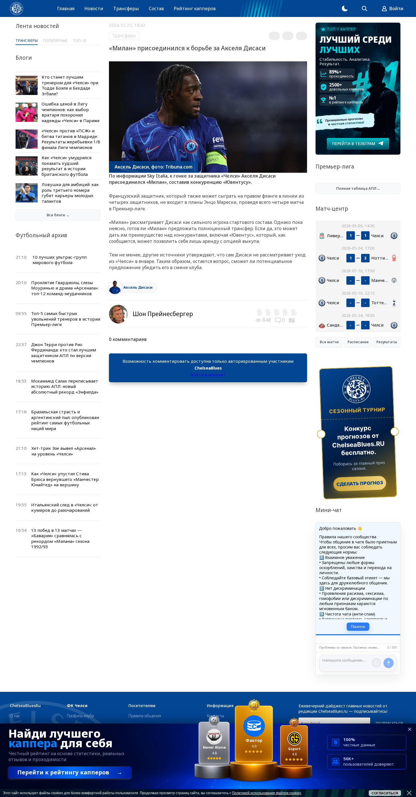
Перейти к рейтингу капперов (69, 772)
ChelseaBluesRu (25, 705)
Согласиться (385, 793)
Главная (65, 8)
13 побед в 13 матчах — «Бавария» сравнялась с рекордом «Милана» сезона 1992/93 (60, 538)
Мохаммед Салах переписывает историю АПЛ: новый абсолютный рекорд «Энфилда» (64, 386)
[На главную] (16, 8)
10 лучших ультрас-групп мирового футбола (60, 259)
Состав (156, 8)
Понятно (358, 627)
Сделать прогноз (359, 483)
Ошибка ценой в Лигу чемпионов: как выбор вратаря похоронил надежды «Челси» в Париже (71, 112)
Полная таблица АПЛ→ (358, 188)
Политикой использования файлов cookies (266, 793)
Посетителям (141, 705)
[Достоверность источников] (292, 319)
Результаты (386, 342)
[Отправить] (388, 663)
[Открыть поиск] (364, 8)
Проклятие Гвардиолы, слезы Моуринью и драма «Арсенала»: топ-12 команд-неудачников (65, 288)
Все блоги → (58, 214)
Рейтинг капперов (195, 8)
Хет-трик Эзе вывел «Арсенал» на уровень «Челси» (63, 451)
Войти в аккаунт (208, 374)
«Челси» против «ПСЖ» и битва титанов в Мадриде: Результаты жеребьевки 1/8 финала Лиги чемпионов (71, 139)
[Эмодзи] (376, 663)
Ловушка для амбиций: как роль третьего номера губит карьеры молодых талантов (70, 193)
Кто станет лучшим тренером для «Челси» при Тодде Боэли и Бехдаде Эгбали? (70, 85)
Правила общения (144, 715)
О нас (15, 715)
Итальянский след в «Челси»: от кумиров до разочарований (64, 507)
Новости (93, 8)
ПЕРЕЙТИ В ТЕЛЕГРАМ (353, 143)
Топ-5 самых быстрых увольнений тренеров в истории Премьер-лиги (65, 318)
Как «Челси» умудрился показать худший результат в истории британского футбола (66, 166)
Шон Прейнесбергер (163, 314)
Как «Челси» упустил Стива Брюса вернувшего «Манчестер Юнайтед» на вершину (65, 479)
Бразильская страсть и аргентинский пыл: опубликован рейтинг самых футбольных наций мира (65, 420)
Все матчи (329, 342)
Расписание (358, 342)
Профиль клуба (80, 715)
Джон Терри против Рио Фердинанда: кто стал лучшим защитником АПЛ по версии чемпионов (63, 353)
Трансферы (126, 8)
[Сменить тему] (344, 8)
